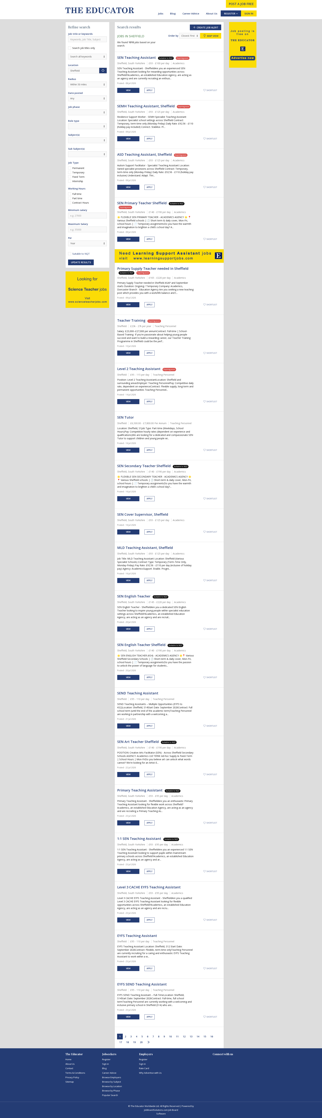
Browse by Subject (111, 1081)
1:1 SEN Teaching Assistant (139, 838)
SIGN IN (248, 13)
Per (70, 238)
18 (127, 1042)
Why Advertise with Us (150, 1072)
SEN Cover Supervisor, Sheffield (142, 514)
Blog (173, 13)
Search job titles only (83, 48)
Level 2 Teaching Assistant (138, 369)
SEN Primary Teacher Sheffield (142, 203)
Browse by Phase (111, 1090)
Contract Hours (80, 202)
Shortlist (211, 90)
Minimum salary (77, 210)
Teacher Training (131, 320)
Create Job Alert (207, 27)
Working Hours (76, 188)
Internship (77, 181)
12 (184, 1036)
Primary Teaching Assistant (140, 790)
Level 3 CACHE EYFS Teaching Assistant (149, 887)
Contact (69, 1068)
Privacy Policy (72, 1077)
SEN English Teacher (134, 596)
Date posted (75, 93)
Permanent (78, 168)
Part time (77, 198)
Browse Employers (111, 1077)
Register (106, 1059)
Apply (149, 90)
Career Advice (190, 13)
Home (68, 1059)
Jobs (160, 13)
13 (191, 1036)
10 (170, 1036)
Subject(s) (73, 134)
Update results (81, 262)
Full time (77, 194)
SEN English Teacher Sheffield (141, 644)
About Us (211, 13)
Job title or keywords (80, 33)
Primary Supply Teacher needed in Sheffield (153, 268)
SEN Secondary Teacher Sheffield (144, 466)
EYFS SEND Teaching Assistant (142, 984)
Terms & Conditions (75, 1072)
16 (211, 1036)
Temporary (78, 172)
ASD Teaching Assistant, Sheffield (144, 154)
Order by (173, 35)
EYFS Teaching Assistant (137, 935)
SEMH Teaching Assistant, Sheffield (146, 106)
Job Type (73, 162)
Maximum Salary (78, 224)
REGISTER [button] (230, 13)
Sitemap (69, 1081)
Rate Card (144, 1068)
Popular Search (110, 1095)
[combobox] (87, 140)
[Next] (148, 1042)
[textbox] (70, 140)
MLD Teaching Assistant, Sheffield (145, 547)
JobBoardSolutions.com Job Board (161, 1109)
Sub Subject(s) (76, 148)
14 (198, 1036)
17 (120, 1042)
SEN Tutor (125, 417)
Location (73, 65)
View (128, 90)
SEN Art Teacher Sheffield (138, 741)
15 (204, 1036)
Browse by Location (112, 1086)
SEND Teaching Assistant (137, 693)
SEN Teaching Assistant (137, 57)
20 (141, 1042)
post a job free (241, 4)
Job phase (74, 107)
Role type (73, 120)
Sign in (105, 1063)
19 (134, 1042)
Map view (212, 35)
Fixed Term (78, 176)
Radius (72, 79)
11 (177, 1036)
